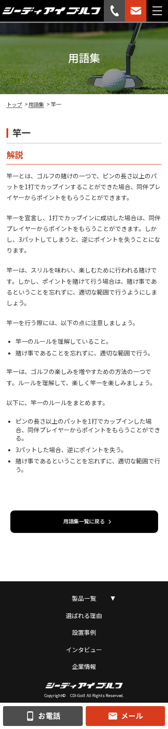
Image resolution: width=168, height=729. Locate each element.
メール (125, 715)
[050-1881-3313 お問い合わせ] (114, 11)
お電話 (42, 715)
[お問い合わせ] (135, 11)
